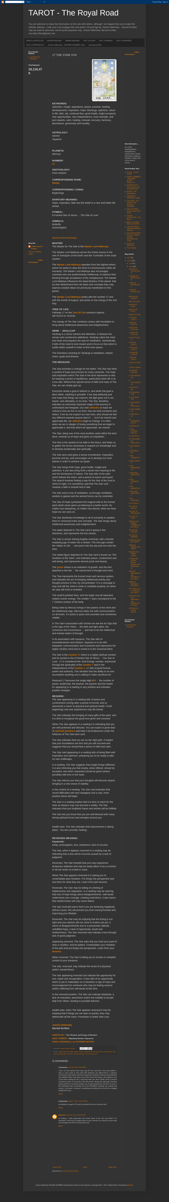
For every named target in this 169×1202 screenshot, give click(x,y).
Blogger (130, 1185)
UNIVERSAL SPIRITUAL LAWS (133, 197)
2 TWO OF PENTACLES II (134, 285)
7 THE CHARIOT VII (134, 457)
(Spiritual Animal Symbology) (64, 238)
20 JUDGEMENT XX (135, 382)
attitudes (94, 407)
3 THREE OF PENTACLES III (134, 278)
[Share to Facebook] (88, 1048)
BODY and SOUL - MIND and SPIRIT (133, 223)
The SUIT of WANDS (133, 507)
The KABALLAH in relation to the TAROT (134, 591)
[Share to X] (86, 1048)
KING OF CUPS (134, 302)
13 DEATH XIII (134, 426)
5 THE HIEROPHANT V (134, 468)
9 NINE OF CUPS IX (133, 323)
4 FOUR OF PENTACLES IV (134, 271)
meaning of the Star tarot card (92, 1051)
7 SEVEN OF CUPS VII (133, 334)
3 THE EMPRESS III (134, 487)
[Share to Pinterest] (91, 1048)
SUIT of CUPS (89, 41)
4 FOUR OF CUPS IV (133, 348)
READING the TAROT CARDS (134, 554)
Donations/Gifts (95, 45)
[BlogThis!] (83, 1048)
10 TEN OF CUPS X (133, 318)
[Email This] (81, 1048)
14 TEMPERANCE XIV (134, 421)
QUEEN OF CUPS (133, 305)
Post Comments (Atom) (70, 1171)
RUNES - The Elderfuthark (132, 192)
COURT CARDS (134, 367)
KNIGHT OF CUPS (133, 310)
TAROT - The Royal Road (73, 12)
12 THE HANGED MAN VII (133, 431)
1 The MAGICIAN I (134, 499)
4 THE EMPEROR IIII (134, 481)
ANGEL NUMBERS (59, 1038)
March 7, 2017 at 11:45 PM (77, 1101)
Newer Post (57, 1167)
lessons (56, 951)
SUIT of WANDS (105, 41)
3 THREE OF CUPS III (133, 353)
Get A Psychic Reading (35, 58)
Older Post (112, 1167)
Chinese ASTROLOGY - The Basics (134, 217)
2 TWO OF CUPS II (132, 358)
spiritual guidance (65, 731)
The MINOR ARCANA (133, 371)
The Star (69, 1054)
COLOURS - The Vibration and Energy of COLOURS (133, 203)
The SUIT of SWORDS (133, 536)
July (130, 263)
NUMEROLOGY (58, 1035)
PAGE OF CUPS (134, 315)
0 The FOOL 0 (134, 503)
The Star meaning (78, 1054)
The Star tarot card (91, 1054)
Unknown (61, 1115)
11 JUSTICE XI (134, 436)
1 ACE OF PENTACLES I (134, 292)
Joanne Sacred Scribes (65, 1051)
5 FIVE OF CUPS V (133, 343)
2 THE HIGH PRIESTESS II (134, 475)
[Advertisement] (39, 114)
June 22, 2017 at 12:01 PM (75, 1115)
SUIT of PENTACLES (35, 45)
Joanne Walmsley (62, 1025)
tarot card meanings (59, 1054)
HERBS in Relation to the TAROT (134, 584)
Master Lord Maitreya (96, 246)
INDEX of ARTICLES (34, 41)
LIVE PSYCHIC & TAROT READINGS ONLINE (134, 228)
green (60, 567)
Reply (60, 1094)
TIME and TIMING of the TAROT (134, 547)
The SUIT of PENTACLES (134, 512)
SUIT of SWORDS (123, 41)
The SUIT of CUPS (133, 517)
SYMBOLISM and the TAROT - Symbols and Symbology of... (134, 563)
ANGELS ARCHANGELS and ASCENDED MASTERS (73, 1042)
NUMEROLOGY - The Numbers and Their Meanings (133, 187)
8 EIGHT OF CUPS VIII (133, 329)
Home (85, 1167)
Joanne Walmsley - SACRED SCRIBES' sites (66, 45)
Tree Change (131, 248)
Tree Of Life (79, 312)
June (131, 266)
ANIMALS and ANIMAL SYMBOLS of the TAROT (134, 524)
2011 (129, 261)
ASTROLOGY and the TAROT (134, 610)
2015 (129, 258)
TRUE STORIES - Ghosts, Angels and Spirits (134, 211)
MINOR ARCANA (72, 41)
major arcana (78, 1051)
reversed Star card (109, 1051)
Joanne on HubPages (130, 244)
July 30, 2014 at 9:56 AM (77, 1067)
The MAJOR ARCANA (133, 531)
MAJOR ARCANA (54, 41)
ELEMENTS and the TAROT (134, 541)
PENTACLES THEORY (133, 297)
